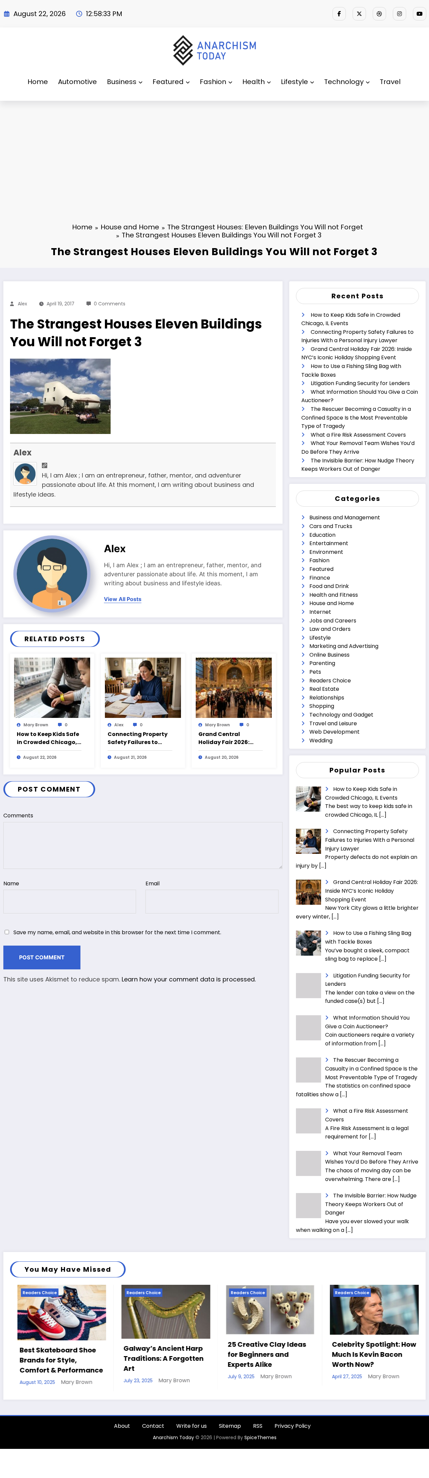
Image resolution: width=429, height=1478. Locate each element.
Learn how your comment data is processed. (189, 979)
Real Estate (324, 689)
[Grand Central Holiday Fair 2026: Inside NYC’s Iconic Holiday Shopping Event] (234, 687)
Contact (153, 1430)
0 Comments (109, 303)
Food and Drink (329, 586)
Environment (326, 552)
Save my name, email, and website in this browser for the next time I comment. (117, 932)
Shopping (321, 706)
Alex (22, 303)
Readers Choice (330, 680)
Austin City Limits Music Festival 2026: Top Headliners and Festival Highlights (376, 1359)
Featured (168, 81)
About (122, 1430)
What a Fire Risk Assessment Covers (358, 435)
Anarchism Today (173, 1441)
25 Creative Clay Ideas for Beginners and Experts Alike (165, 1354)
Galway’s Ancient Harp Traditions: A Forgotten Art (62, 1358)
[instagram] (399, 13)
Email (152, 883)
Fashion (213, 81)
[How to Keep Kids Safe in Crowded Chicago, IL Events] (52, 687)
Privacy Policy (292, 1430)
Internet (320, 612)
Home (37, 81)
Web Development (334, 732)
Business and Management (344, 517)
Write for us (191, 1430)
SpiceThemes (260, 1441)
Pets (315, 672)
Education (322, 535)
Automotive (77, 81)
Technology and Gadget (341, 715)
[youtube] (419, 13)
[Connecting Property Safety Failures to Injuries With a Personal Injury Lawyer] (143, 687)
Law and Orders (330, 629)
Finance (319, 578)
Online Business (329, 655)
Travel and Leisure (333, 723)
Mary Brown (35, 725)
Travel (390, 81)
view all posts (122, 599)
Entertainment (328, 543)
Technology (344, 81)
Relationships (326, 697)
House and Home (331, 603)
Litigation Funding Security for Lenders (360, 383)
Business (121, 81)
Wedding (320, 740)
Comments (18, 815)
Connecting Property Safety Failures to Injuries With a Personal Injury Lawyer (140, 738)
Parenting (322, 663)
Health (253, 81)
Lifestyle (294, 81)
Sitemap (230, 1430)
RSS (257, 1430)
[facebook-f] (339, 13)
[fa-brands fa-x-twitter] (359, 13)
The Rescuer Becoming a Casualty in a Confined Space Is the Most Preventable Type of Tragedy (356, 417)
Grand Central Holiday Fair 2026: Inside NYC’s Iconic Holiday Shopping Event (225, 738)
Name (11, 883)
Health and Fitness (333, 595)
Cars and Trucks (330, 526)
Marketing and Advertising (343, 646)
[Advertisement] (214, 151)
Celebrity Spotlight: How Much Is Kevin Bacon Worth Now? (273, 1354)
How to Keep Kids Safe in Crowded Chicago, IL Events (48, 738)
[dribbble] (379, 13)
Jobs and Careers (332, 620)
